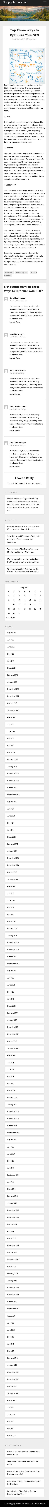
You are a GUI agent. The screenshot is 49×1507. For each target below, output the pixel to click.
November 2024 (13, 780)
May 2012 (10, 1421)
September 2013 (13, 1309)
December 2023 (13, 858)
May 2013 (10, 1337)
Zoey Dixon (11, 1461)
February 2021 (12, 1097)
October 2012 (12, 1386)
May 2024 (10, 823)
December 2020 (13, 1112)
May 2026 (10, 654)
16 (14, 604)
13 (35, 600)
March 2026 (11, 668)
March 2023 (11, 921)
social (24, 190)
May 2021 (10, 1076)
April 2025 (10, 745)
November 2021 (13, 1034)
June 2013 (11, 1330)
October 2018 (12, 1224)
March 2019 (11, 1189)
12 (30, 600)
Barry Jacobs (15, 370)
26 (30, 609)
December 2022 (13, 942)
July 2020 (10, 1147)
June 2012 (11, 1414)
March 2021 (11, 1090)
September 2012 (13, 1393)
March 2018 (11, 1238)
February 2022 (12, 1013)
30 (14, 613)
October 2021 (12, 1041)
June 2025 (11, 731)
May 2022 (10, 992)
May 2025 (10, 738)
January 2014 (12, 1281)
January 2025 (12, 766)
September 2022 (13, 964)
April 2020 (10, 1168)
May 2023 (10, 907)
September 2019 (13, 1175)
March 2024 (11, 837)
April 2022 (10, 999)
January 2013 (12, 1365)
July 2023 (10, 893)
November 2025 (13, 696)
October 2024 (12, 788)
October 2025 (12, 703)
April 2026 (10, 661)
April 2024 (10, 830)
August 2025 (11, 717)
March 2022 (11, 1006)
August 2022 (11, 971)
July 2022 (10, 978)
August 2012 (11, 1400)
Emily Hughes (15, 406)
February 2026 (12, 675)
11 (24, 600)
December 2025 (13, 689)
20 (35, 604)
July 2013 (10, 1323)
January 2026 (12, 682)
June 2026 (11, 647)
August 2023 (11, 886)
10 (19, 600)
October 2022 (12, 957)
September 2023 (13, 879)
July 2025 (10, 724)
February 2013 (12, 1358)
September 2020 (13, 1133)
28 (40, 609)
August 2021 (11, 1055)
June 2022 (11, 985)
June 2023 (11, 900)
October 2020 (12, 1126)
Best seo (8, 272)
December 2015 (13, 1245)
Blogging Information (14, 2)
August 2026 (11, 633)
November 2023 (13, 865)
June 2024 (11, 816)
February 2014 (12, 1274)
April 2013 (10, 1344)
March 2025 (11, 752)
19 (30, 604)
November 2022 (13, 949)
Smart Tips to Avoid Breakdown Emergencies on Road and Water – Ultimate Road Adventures (24, 539)
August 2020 (11, 1140)
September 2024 (13, 795)
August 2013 (11, 1316)
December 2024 (13, 773)
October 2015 (12, 1252)
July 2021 (10, 1062)
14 (40, 600)
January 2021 (12, 1105)
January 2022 (12, 1020)
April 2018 (10, 1231)
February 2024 (12, 844)
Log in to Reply (15, 322)
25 (24, 609)
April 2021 (10, 1083)
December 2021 (13, 1027)
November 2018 (13, 1217)
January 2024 (12, 851)
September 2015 (13, 1259)
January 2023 (12, 935)
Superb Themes (39, 1503)
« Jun (8, 617)
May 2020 (10, 1161)
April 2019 (10, 1182)
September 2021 (13, 1048)
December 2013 (13, 1288)
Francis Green (12, 1451)
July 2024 (10, 809)
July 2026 (10, 640)
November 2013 (13, 1295)
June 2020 (11, 1154)
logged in (21, 483)
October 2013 (12, 1302)
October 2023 (12, 872)
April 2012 (10, 1428)
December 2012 (13, 1372)
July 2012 (10, 1407)
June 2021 (11, 1069)
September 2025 (13, 710)
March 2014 (11, 1266)
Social (8, 184)
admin (34, 39)
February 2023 (12, 928)
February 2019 (12, 1196)
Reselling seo (21, 272)
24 (19, 609)
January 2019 (12, 1203)
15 (9, 604)
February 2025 (12, 759)
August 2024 (11, 802)
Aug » (13, 617)
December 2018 (13, 1210)
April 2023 (10, 914)
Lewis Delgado (12, 1471)
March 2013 (11, 1351)
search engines (10, 244)
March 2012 (11, 1435)
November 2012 (13, 1379)
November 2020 (13, 1118)
